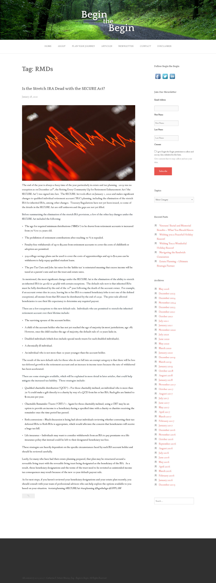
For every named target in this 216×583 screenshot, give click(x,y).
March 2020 (165, 348)
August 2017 (166, 393)
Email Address (160, 100)
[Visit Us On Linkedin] (172, 76)
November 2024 (167, 302)
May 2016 (164, 462)
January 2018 (166, 380)
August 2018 (166, 375)
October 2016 (166, 439)
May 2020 (164, 343)
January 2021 (166, 325)
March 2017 (165, 416)
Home (48, 46)
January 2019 (166, 366)
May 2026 (164, 289)
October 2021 (166, 316)
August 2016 (166, 448)
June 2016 (164, 457)
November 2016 (167, 434)
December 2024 (167, 298)
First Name (158, 114)
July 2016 (164, 453)
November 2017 (167, 384)
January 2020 (166, 353)
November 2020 (167, 330)
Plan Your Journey (83, 46)
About (62, 46)
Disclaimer (164, 46)
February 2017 (166, 421)
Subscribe (163, 171)
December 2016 (167, 430)
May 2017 (164, 407)
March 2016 (165, 471)
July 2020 (164, 334)
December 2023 (167, 307)
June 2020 (164, 339)
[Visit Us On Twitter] (165, 76)
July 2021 (164, 321)
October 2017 (166, 389)
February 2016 (166, 475)
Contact (145, 46)
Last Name (158, 129)
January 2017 (166, 425)
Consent (157, 144)
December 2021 (167, 312)
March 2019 (165, 362)
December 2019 (167, 357)
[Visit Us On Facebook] (157, 76)
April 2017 (164, 412)
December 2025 (167, 293)
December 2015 (167, 485)
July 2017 (164, 398)
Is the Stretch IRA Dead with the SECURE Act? (63, 88)
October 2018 (166, 371)
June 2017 (164, 403)
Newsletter (125, 46)
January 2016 (166, 480)
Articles (106, 46)
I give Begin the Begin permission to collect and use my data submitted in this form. (174, 153)
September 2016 (167, 444)
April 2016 (164, 466)
